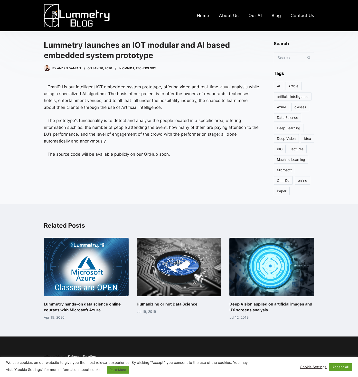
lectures (297, 149)
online (302, 180)
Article (293, 86)
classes (300, 107)
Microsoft (284, 170)
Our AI (255, 15)
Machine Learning (291, 159)
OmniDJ (128, 68)
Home (203, 15)
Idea (307, 138)
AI (278, 86)
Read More (118, 370)
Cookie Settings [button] (313, 367)
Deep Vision (286, 138)
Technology (146, 68)
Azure (281, 107)
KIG (280, 149)
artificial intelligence (292, 96)
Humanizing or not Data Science (167, 304)
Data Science (287, 117)
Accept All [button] (340, 367)
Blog (276, 15)
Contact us (302, 15)
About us (229, 15)
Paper (281, 191)
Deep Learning (288, 128)
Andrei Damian (69, 68)
